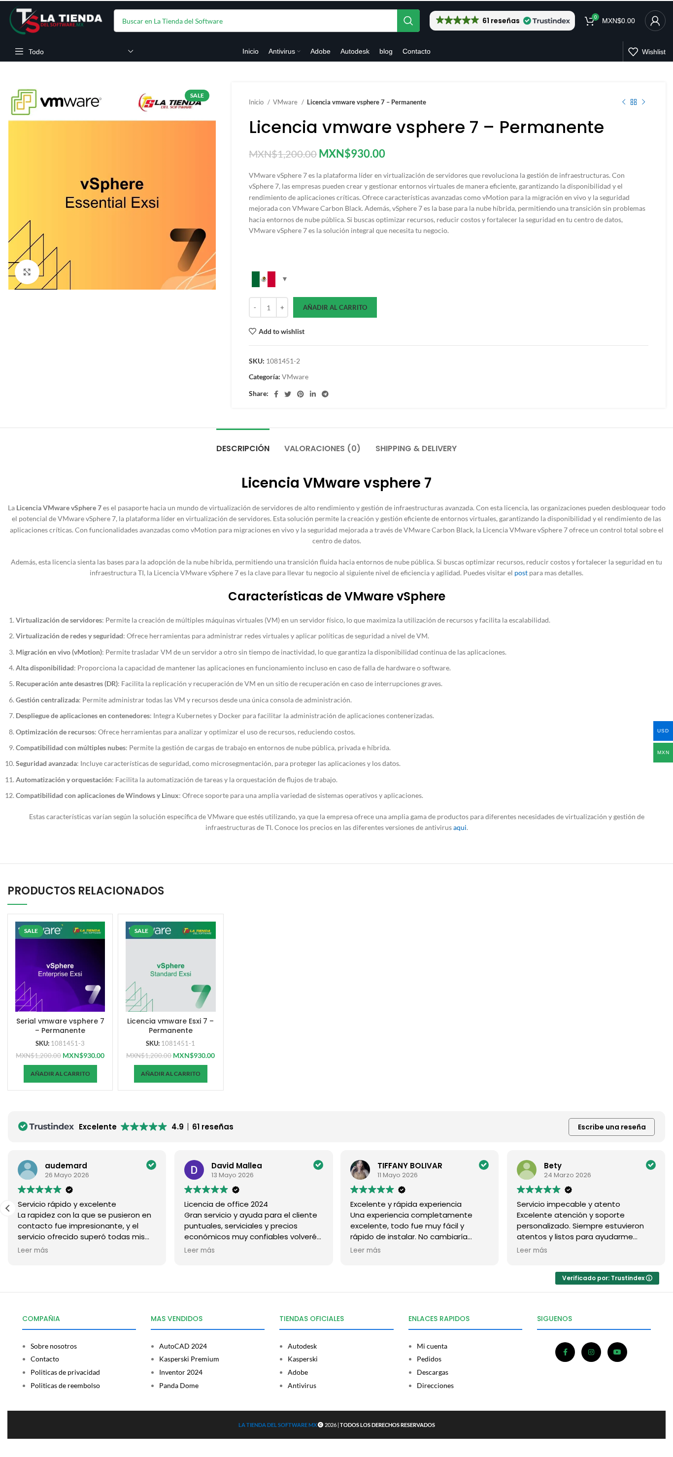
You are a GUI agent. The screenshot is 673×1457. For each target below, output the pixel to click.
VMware (286, 102)
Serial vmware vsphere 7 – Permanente (60, 1026)
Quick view (97, 960)
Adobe (298, 1372)
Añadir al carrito (335, 307)
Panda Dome (179, 1386)
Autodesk (302, 1346)
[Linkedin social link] (313, 394)
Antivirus (302, 1386)
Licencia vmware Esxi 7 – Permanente (170, 1026)
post (521, 572)
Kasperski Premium (189, 1359)
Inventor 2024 (180, 1372)
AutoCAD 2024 (183, 1346)
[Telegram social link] (325, 394)
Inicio (257, 102)
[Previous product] (624, 102)
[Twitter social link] (287, 394)
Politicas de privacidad (65, 1372)
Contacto (45, 1359)
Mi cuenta (432, 1346)
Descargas (432, 1372)
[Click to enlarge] (27, 272)
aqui (460, 827)
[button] (502, 21)
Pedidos (429, 1359)
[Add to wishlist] (97, 982)
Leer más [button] (33, 1250)
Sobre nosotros (54, 1346)
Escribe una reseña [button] (612, 1127)
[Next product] (643, 102)
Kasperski (303, 1359)
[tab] (242, 444)
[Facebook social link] (276, 394)
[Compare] (97, 938)
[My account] (655, 21)
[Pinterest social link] (300, 394)
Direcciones (435, 1386)
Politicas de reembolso (65, 1386)
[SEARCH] (408, 20)
